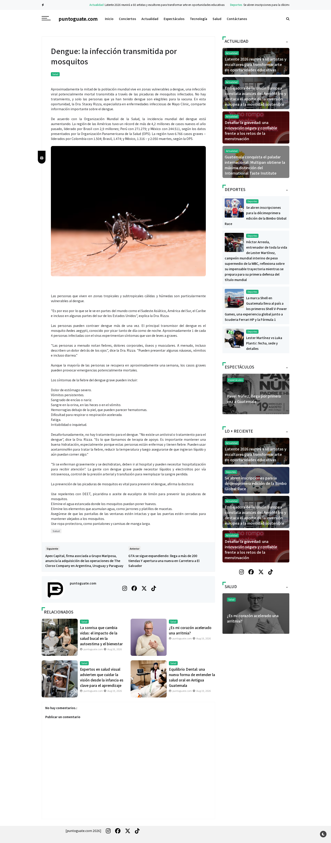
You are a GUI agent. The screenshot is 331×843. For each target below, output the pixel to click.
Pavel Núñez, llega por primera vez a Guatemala (254, 398)
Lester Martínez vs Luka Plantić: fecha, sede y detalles (264, 343)
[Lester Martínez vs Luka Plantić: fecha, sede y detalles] (234, 337)
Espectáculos (174, 18)
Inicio (109, 18)
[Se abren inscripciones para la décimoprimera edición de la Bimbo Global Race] (234, 207)
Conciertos (127, 18)
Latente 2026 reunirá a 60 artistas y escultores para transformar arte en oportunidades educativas (150, 5)
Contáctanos (237, 18)
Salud (217, 18)
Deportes (221, 5)
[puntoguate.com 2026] (83, 830)
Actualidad (82, 5)
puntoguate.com (83, 583)
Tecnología (198, 18)
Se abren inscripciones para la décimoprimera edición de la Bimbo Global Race (278, 5)
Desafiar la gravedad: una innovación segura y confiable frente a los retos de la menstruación (251, 130)
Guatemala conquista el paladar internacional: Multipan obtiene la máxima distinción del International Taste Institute (255, 165)
